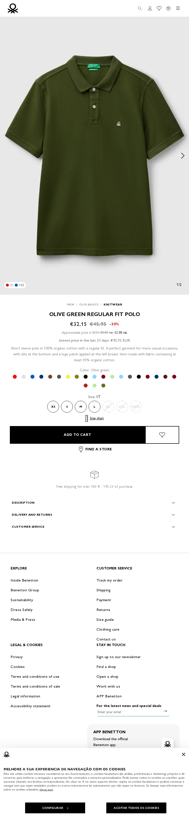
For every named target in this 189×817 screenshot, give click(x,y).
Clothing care (108, 629)
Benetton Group (25, 590)
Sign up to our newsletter (118, 656)
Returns (103, 609)
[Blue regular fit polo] (16, 285)
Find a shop (106, 666)
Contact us (106, 639)
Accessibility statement (31, 706)
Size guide (105, 619)
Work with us (108, 686)
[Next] (183, 156)
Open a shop (107, 676)
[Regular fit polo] (7, 285)
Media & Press (23, 619)
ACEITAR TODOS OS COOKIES (136, 808)
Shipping (103, 590)
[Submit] (165, 711)
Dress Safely (21, 609)
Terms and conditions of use (35, 676)
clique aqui (46, 789)
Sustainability (22, 599)
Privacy (17, 656)
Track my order (109, 580)
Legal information (25, 696)
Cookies (18, 666)
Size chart (97, 418)
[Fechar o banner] (183, 754)
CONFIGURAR (52, 808)
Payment (103, 599)
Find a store (98, 449)
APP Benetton (109, 696)
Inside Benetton (24, 580)
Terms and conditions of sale (35, 686)
